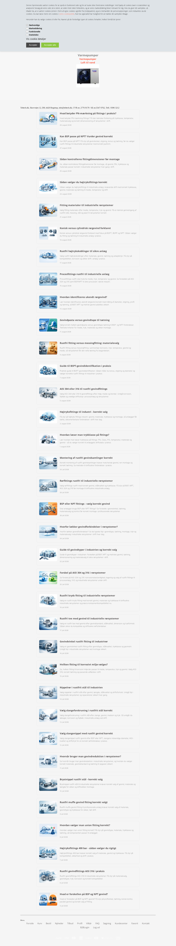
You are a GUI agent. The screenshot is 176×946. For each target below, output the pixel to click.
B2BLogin (84, 927)
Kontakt (146, 923)
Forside (30, 923)
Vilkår (89, 923)
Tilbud (70, 923)
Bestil (48, 923)
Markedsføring (35, 28)
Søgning (107, 923)
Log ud (96, 927)
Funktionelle (34, 31)
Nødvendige (34, 25)
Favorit (134, 923)
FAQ (97, 923)
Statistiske (33, 35)
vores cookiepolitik (66, 14)
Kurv (39, 923)
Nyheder (59, 923)
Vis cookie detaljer (36, 38)
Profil (79, 923)
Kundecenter (121, 923)
